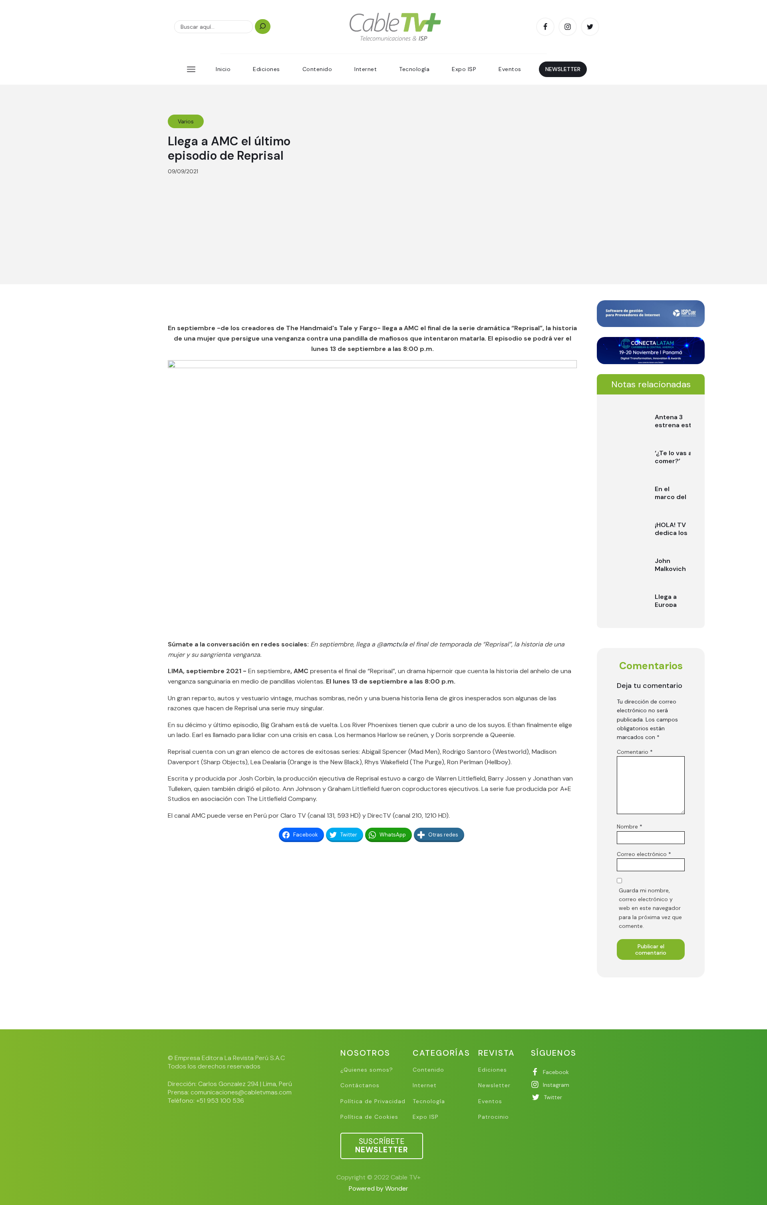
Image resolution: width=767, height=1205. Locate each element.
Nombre (629, 826)
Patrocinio (493, 1117)
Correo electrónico (644, 854)
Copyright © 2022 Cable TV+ (378, 1177)
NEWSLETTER (562, 69)
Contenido (317, 69)
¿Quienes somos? (366, 1070)
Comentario (635, 751)
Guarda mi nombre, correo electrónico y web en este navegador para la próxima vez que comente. (650, 908)
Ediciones (266, 69)
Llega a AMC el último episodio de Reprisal (229, 148)
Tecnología (414, 69)
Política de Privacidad (372, 1101)
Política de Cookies (369, 1117)
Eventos (510, 69)
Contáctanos (360, 1085)
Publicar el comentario (650, 949)
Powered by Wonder (378, 1188)
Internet (365, 69)
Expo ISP (464, 69)
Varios (186, 121)
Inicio (223, 69)
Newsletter (494, 1085)
